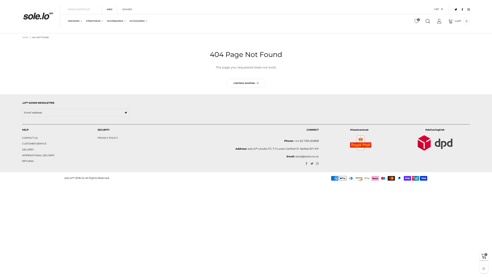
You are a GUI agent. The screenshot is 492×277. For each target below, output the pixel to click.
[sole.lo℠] (38, 16)
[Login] (439, 21)
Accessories (137, 21)
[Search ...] (428, 21)
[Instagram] (468, 9)
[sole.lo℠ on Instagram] (317, 163)
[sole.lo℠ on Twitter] (312, 163)
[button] (126, 113)
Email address (33, 112)
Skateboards (115, 21)
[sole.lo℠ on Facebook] (306, 163)
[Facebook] (462, 9)
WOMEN (127, 9)
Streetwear (93, 21)
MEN (109, 9)
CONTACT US (30, 137)
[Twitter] (456, 9)
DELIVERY (28, 149)
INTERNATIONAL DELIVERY (38, 155)
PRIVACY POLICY (108, 137)
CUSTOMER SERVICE (34, 143)
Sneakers (74, 21)
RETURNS (28, 161)
